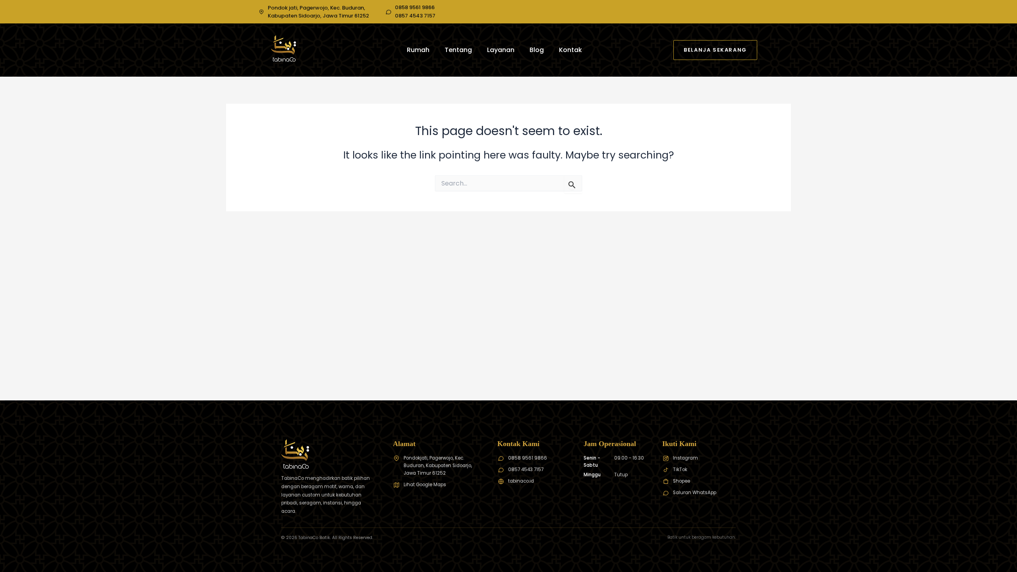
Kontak (570, 49)
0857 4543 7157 (415, 15)
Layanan (500, 49)
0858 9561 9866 (415, 7)
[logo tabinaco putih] (283, 48)
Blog (537, 49)
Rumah (418, 49)
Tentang (458, 49)
